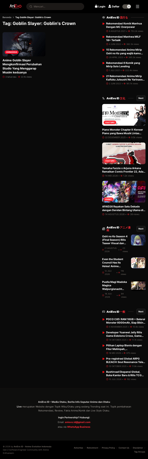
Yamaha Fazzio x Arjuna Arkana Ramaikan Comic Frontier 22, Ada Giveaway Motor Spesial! (122, 172)
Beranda (7, 17)
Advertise (78, 448)
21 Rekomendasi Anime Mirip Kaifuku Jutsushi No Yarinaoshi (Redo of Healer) (125, 80)
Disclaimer (138, 448)
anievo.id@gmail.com (77, 422)
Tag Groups (139, 451)
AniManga (11, 52)
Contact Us (124, 448)
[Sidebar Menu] (137, 6)
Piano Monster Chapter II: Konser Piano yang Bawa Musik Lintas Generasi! (122, 133)
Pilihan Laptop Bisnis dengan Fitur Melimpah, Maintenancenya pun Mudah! (124, 349)
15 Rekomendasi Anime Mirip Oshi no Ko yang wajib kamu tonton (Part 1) (124, 53)
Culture (110, 122)
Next (140, 98)
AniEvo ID (117, 17)
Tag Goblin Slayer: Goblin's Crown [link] (33, 17)
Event (108, 199)
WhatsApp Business (78, 426)
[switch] (126, 6)
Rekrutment (92, 448)
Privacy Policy (108, 448)
